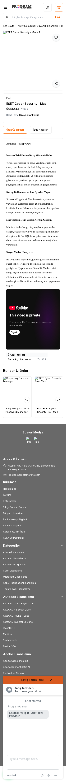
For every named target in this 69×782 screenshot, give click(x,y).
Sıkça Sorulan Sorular (15, 507)
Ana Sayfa (8, 25)
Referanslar (9, 501)
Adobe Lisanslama (13, 552)
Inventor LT (9, 628)
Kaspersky (12, 408)
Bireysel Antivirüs (29, 115)
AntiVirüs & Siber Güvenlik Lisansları (38, 25)
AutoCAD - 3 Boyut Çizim (17, 609)
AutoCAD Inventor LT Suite (18, 621)
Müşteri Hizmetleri (13, 513)
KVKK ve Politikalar (13, 537)
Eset (40, 408)
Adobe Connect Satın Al (16, 667)
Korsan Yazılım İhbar (14, 531)
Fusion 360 (9, 646)
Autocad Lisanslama (14, 558)
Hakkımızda (9, 488)
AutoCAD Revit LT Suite (16, 615)
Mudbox (7, 634)
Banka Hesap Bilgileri (15, 519)
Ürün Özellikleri (15, 129)
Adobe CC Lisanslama (15, 660)
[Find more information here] (33, 727)
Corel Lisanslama (12, 570)
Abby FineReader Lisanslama (19, 582)
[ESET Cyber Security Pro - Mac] (49, 391)
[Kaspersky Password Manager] (17, 391)
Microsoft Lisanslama (15, 576)
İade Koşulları (40, 129)
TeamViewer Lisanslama (16, 589)
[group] (33, 60)
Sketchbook (10, 640)
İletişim (7, 494)
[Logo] (22, 7)
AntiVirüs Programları (14, 564)
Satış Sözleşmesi (12, 525)
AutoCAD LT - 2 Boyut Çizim (18, 603)
